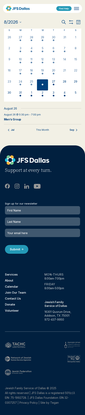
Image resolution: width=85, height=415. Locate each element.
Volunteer (12, 310)
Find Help (64, 8)
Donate (10, 304)
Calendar (11, 286)
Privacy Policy (28, 402)
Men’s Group (12, 119)
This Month (42, 129)
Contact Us (13, 298)
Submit (15, 249)
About (9, 280)
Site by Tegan (49, 402)
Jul (12, 129)
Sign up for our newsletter (21, 203)
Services (11, 274)
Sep (72, 129)
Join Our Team (15, 292)
